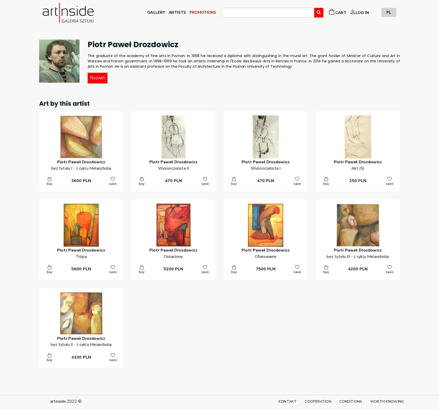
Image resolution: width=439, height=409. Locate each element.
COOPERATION (318, 401)
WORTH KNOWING (387, 401)
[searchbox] (224, 13)
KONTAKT (288, 401)
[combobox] (268, 12)
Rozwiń (97, 78)
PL (388, 12)
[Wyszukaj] (318, 12)
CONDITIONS (350, 401)
